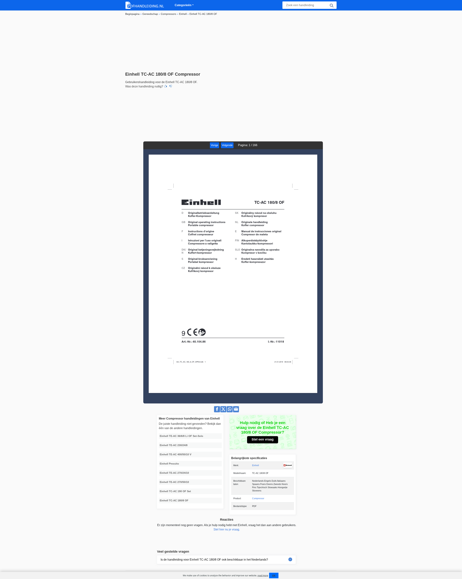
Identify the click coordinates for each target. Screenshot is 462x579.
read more (263, 575)
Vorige (214, 145)
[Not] (170, 86)
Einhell (255, 465)
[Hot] (165, 86)
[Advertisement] (231, 44)
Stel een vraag (263, 439)
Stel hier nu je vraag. (226, 529)
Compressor (258, 498)
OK (273, 575)
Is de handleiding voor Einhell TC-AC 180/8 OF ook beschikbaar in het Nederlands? (214, 559)
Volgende (227, 145)
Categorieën (183, 5)
